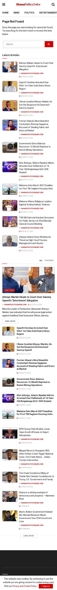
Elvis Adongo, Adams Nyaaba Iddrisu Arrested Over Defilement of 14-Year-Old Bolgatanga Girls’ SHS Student (35, 398)
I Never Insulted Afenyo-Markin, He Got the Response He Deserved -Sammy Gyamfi (35, 104)
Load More (28, 536)
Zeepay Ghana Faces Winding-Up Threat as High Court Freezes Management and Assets (35, 240)
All (41, 260)
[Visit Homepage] (28, 4)
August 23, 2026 (26, 77)
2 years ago (25, 529)
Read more (11, 321)
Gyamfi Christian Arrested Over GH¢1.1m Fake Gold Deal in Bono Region (34, 85)
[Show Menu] (3, 4)
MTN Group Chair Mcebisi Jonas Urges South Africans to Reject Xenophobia (34, 432)
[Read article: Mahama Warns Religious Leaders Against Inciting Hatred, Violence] (9, 205)
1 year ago (24, 506)
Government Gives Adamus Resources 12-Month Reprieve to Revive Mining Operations (35, 146)
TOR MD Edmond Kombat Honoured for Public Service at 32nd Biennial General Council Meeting (36, 220)
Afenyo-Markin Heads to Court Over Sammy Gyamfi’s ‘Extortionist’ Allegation (36, 66)
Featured (49, 260)
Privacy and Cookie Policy (24, 586)
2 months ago (26, 443)
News (16, 12)
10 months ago (26, 487)
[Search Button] (53, 4)
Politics (29, 12)
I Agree (46, 586)
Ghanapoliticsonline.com (32, 73)
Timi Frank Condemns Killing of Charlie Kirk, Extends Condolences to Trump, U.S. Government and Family (36, 476)
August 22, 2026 (26, 115)
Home (5, 12)
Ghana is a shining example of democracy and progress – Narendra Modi (36, 495)
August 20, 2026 (26, 250)
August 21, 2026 (26, 157)
